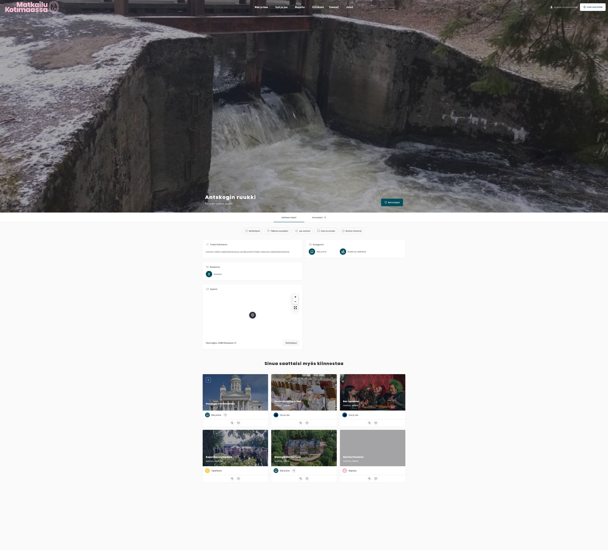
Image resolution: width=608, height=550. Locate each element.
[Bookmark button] (238, 423)
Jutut (349, 7)
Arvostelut (319, 217)
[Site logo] (32, 6)
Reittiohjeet (291, 342)
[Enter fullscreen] (295, 307)
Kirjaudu (558, 7)
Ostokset (318, 7)
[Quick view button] (232, 423)
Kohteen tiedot (289, 217)
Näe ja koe (261, 7)
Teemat (334, 7)
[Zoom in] (295, 297)
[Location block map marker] (252, 315)
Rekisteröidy (571, 7)
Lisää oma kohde (594, 7)
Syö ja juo (281, 7)
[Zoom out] (295, 301)
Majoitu (300, 7)
